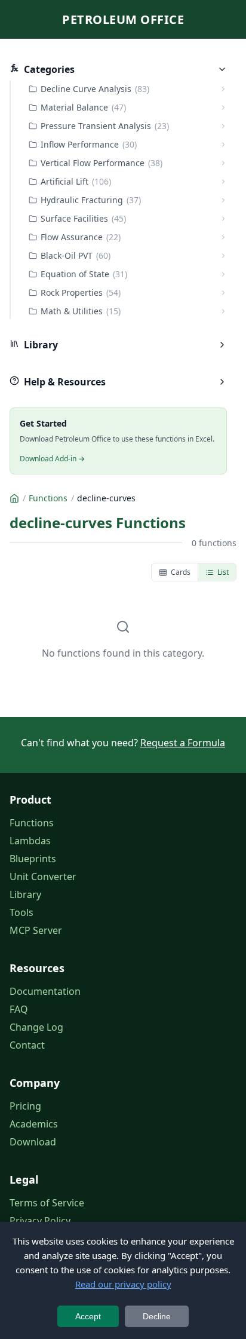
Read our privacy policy (123, 1284)
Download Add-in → (52, 459)
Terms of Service (47, 1202)
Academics (34, 1123)
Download (33, 1141)
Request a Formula (182, 742)
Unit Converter (43, 876)
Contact (27, 1045)
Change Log (36, 1027)
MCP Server (36, 930)
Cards (180, 572)
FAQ (19, 1009)
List (223, 572)
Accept (88, 1316)
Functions (32, 822)
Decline (157, 1316)
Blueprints (33, 858)
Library (25, 894)
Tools (21, 912)
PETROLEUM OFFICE (123, 19)
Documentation (45, 991)
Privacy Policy (40, 1220)
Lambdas (30, 840)
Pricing (25, 1106)
